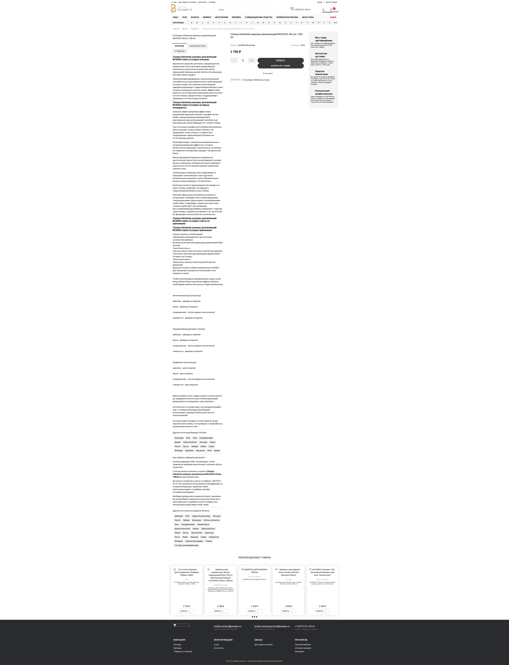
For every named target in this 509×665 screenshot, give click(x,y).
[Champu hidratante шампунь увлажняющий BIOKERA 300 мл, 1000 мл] (198, 37)
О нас (216, 644)
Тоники (209, 541)
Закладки (299, 651)
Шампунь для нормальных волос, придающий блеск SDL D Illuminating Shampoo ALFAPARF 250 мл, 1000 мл (220, 589)
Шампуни (189, 450)
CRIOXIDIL (288, 579)
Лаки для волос (190, 442)
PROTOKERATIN (254, 577)
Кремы (178, 442)
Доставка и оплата (263, 644)
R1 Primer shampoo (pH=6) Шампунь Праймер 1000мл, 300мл (186, 583)
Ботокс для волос (212, 520)
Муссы (186, 446)
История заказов (303, 648)
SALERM (202, 432)
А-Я (335, 22)
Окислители (196, 533)
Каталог (177, 644)
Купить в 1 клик (280, 66)
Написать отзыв (261, 80)
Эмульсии (200, 450)
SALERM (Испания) (246, 45)
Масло (177, 446)
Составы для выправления (186, 545)
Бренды (177, 648)
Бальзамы (179, 438)
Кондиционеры (206, 438)
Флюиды (179, 450)
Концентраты (203, 524)
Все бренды (178, 22)
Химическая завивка (194, 541)
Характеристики (197, 46)
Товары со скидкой (183, 651)
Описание (179, 46)
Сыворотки (214, 537)
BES (186, 579)
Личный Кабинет (303, 644)
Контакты (219, 648)
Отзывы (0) (180, 51)
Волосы (205, 511)
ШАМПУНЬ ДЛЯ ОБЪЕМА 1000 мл (254, 579)
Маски (212, 442)
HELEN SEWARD (322, 579)
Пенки (203, 446)
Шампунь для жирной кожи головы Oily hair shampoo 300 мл (288, 583)
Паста (177, 537)
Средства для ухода (201, 516)
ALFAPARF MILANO (220, 585)
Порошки (194, 537)
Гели (195, 438)
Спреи (211, 446)
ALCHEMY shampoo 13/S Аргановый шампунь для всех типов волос (322, 583)
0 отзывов (247, 80)
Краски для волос (182, 529)
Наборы (194, 446)
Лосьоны (203, 442)
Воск (188, 438)
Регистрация (331, 2)
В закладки (268, 73)
